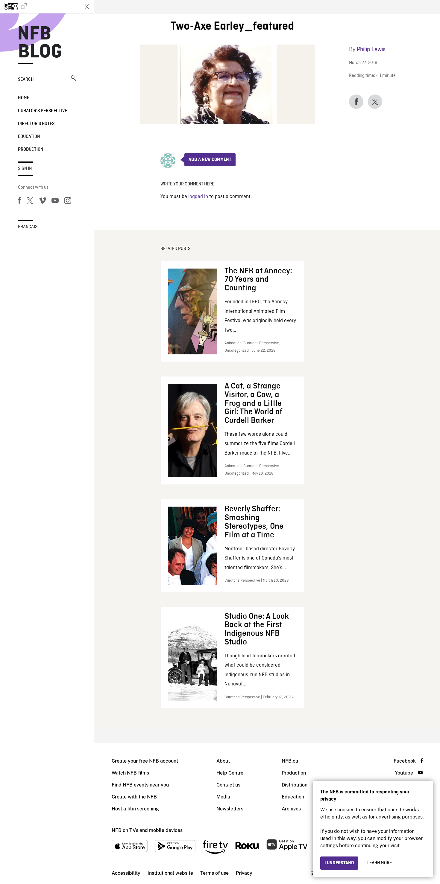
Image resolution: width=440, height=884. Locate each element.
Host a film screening (135, 809)
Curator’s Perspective (42, 111)
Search (26, 79)
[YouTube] (55, 201)
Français (27, 227)
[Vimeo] (42, 201)
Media (223, 797)
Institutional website (170, 873)
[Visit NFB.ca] (39, 6)
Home (23, 98)
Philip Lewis (371, 49)
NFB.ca (290, 761)
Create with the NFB (134, 797)
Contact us (228, 785)
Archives (291, 809)
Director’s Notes (36, 123)
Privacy (244, 873)
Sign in (25, 168)
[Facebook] (19, 201)
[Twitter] (30, 201)
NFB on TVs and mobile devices (147, 830)
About (223, 761)
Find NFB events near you (140, 785)
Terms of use (214, 873)
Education (29, 136)
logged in (198, 196)
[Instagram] (67, 201)
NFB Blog (40, 43)
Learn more (379, 863)
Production (30, 149)
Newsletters (229, 809)
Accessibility (126, 873)
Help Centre (229, 773)
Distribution (294, 785)
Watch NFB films (130, 773)
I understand (339, 863)
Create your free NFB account (145, 761)
